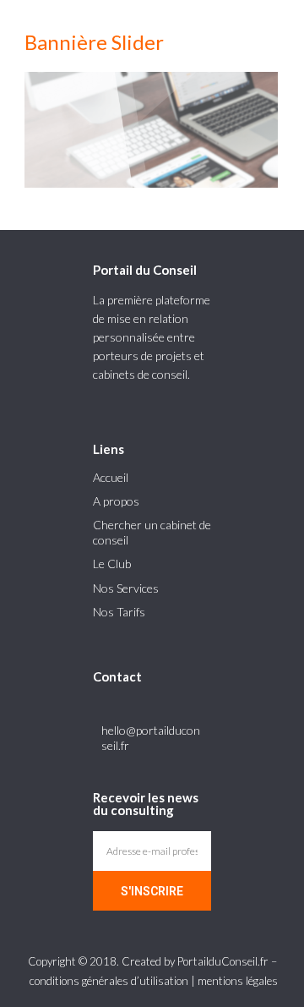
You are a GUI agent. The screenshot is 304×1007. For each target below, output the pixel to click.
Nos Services (126, 588)
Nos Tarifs (119, 612)
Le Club (112, 563)
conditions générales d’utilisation (109, 981)
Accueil (110, 477)
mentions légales (238, 981)
